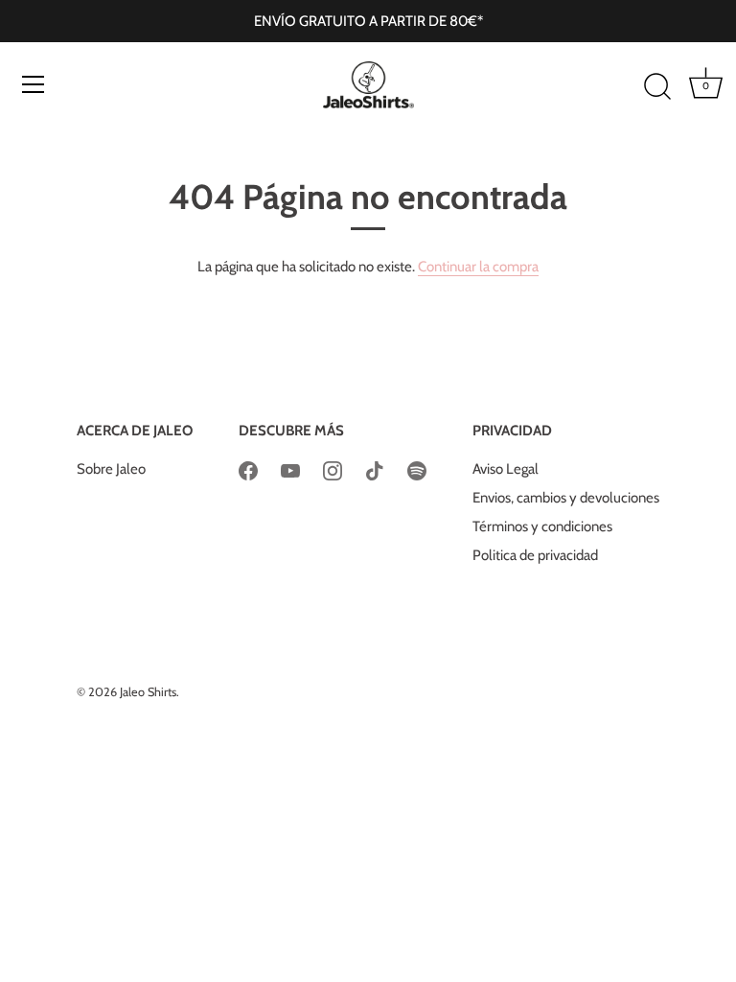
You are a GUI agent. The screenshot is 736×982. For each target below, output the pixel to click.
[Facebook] (248, 469)
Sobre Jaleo (111, 469)
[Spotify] (416, 469)
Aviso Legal (505, 469)
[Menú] (33, 84)
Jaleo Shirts (148, 692)
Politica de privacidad (535, 555)
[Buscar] (657, 87)
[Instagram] (332, 469)
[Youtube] (290, 469)
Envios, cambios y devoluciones (565, 497)
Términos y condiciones (542, 526)
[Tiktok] (374, 469)
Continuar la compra (478, 266)
